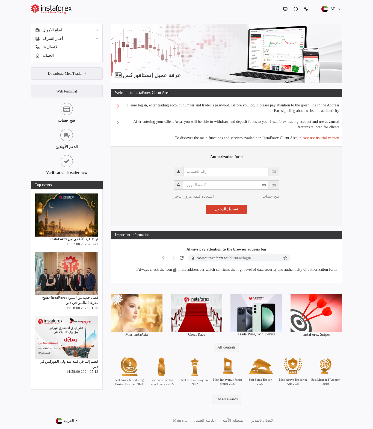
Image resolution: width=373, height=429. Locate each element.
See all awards (226, 399)
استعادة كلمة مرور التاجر (194, 196)
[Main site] (285, 9)
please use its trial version (319, 138)
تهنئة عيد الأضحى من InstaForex (74, 239)
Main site (180, 420)
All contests (226, 347)
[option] (226, 53)
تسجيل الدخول (226, 209)
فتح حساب (270, 196)
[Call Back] (306, 9)
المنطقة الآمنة (233, 420)
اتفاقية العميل (205, 420)
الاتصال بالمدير (262, 420)
